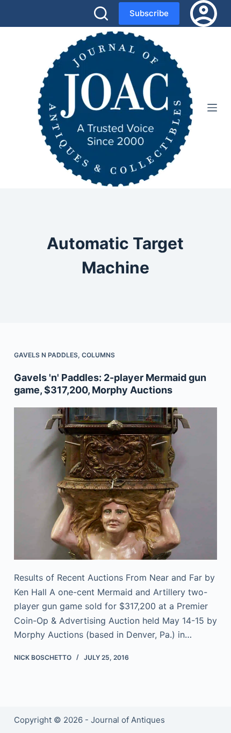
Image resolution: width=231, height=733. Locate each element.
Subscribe (149, 13)
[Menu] (212, 107)
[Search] (101, 13)
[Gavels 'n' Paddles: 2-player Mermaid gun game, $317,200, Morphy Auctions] (115, 483)
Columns (98, 355)
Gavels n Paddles (46, 355)
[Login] (203, 13)
